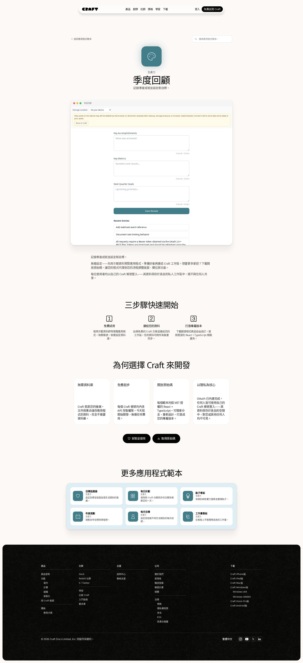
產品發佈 (45, 574)
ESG (159, 617)
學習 (157, 9)
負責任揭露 (162, 621)
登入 (197, 9)
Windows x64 (240, 591)
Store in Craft (81, 123)
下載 (165, 9)
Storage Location (80, 110)
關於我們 (159, 574)
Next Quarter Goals (124, 183)
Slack (81, 574)
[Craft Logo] (89, 9)
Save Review (151, 210)
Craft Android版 (238, 605)
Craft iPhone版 (238, 574)
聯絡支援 (121, 578)
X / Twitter (84, 582)
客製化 (47, 596)
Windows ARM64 (242, 596)
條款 (159, 603)
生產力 (151, 72)
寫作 (46, 582)
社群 (142, 9)
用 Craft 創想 (47, 600)
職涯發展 (159, 582)
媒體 (157, 591)
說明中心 (121, 574)
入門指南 (83, 599)
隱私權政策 (162, 608)
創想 (135, 9)
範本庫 (82, 603)
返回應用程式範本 (83, 38)
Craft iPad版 (236, 578)
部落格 (158, 578)
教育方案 (48, 612)
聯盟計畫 (159, 587)
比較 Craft (84, 595)
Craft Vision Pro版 (239, 601)
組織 (46, 591)
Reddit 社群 (85, 578)
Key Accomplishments (125, 133)
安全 (159, 612)
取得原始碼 (168, 438)
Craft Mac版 (236, 582)
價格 (150, 9)
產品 (127, 9)
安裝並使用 (139, 438)
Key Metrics (120, 158)
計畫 (46, 587)
